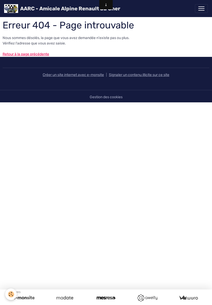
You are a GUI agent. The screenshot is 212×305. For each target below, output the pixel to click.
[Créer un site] (23, 298)
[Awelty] (147, 298)
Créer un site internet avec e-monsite (73, 75)
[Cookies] (11, 294)
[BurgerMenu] (201, 8)
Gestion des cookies (106, 97)
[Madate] (64, 298)
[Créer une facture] (188, 298)
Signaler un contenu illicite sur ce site (139, 75)
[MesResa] (105, 298)
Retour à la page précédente (26, 54)
